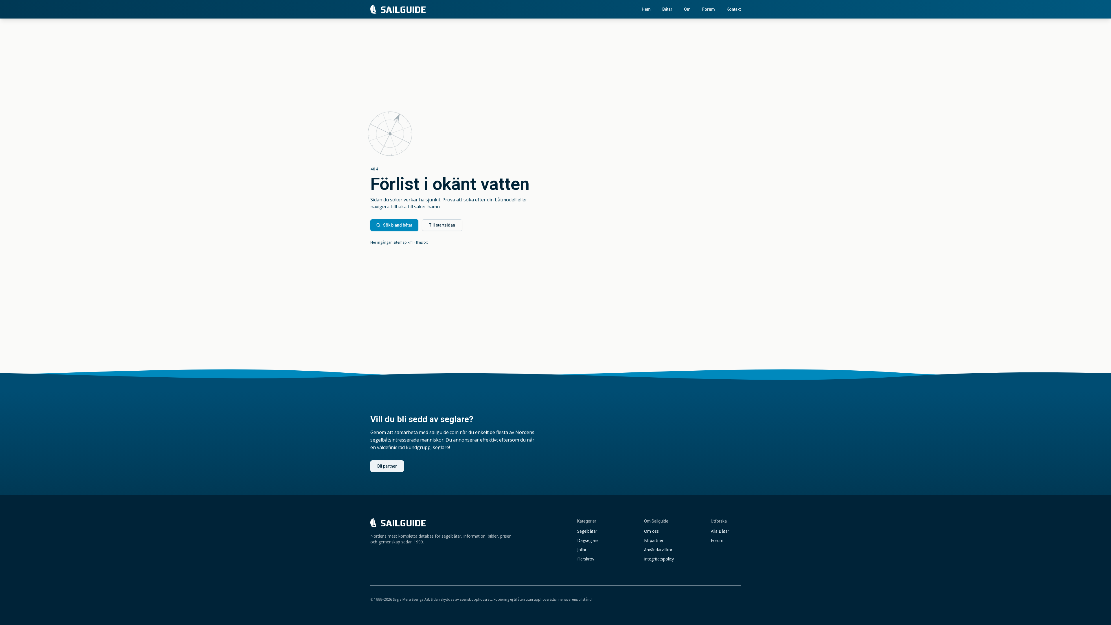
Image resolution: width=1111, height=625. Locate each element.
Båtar (667, 9)
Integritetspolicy (659, 559)
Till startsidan (442, 225)
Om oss (651, 531)
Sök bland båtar (398, 225)
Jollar (581, 549)
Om (687, 9)
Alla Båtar (720, 531)
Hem (646, 9)
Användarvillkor (658, 549)
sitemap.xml (403, 242)
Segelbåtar (587, 531)
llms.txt (422, 242)
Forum (708, 9)
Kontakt (733, 9)
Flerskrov (585, 559)
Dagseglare (588, 540)
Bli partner (387, 466)
